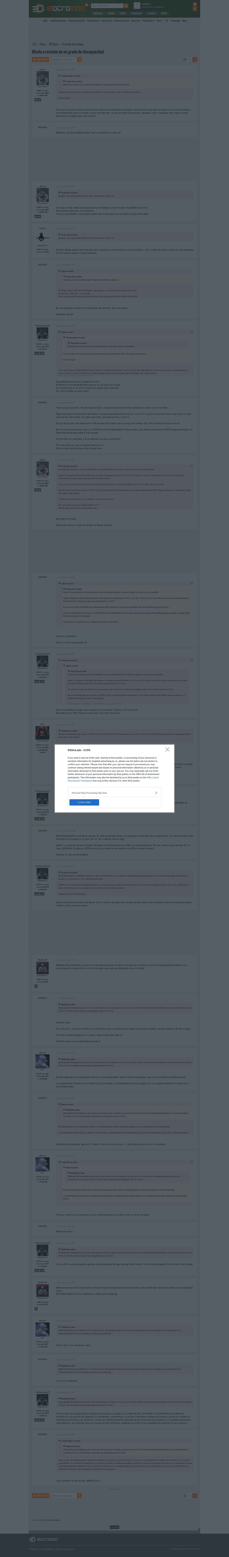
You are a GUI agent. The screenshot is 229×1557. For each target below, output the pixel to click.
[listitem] (114, 792)
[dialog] (114, 778)
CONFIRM (84, 802)
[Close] (168, 750)
